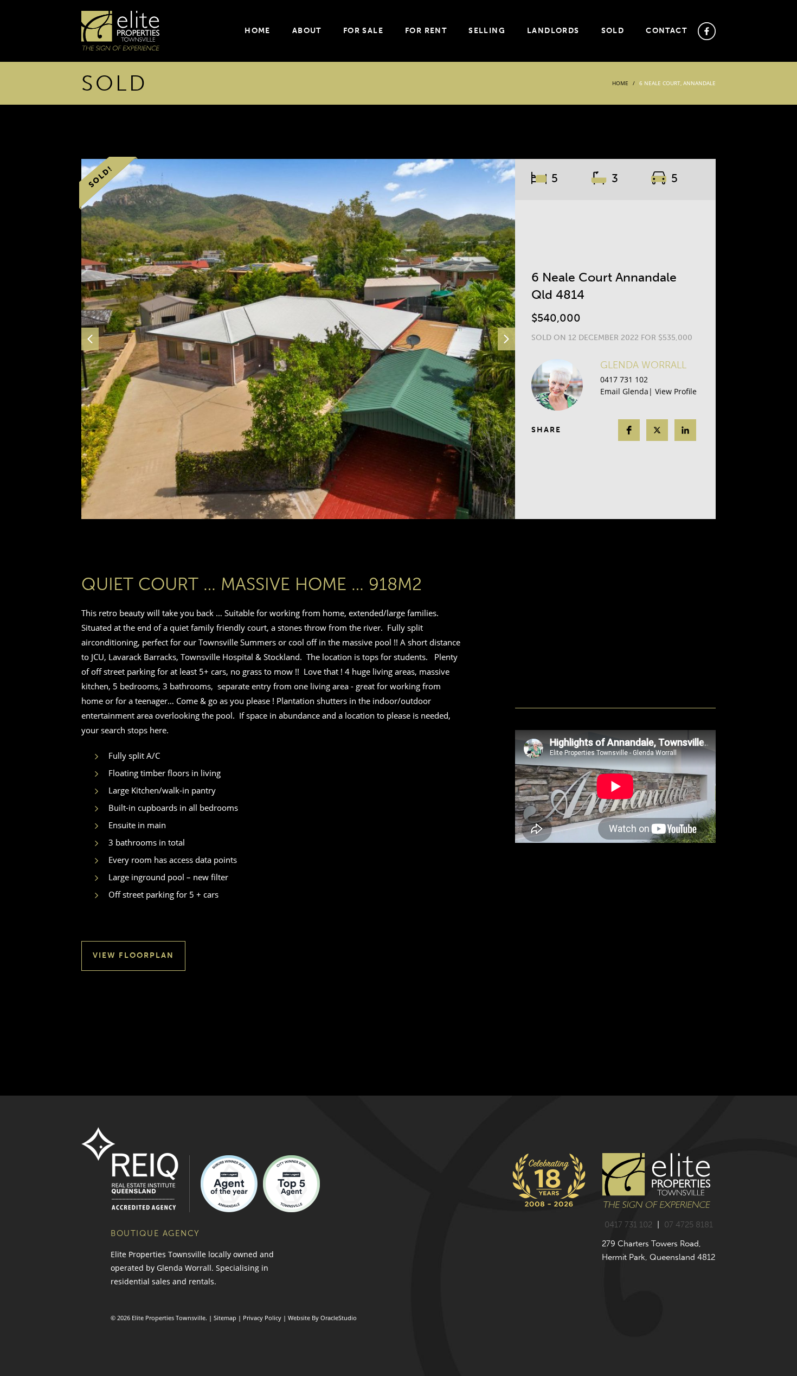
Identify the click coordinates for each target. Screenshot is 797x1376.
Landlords (553, 30)
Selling (486, 30)
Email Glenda (624, 391)
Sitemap (225, 1318)
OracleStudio (338, 1318)
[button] (629, 430)
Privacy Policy (262, 1318)
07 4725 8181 (688, 1225)
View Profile (676, 391)
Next (506, 339)
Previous (90, 339)
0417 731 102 (624, 379)
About (307, 30)
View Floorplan (133, 955)
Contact (666, 30)
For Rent (426, 30)
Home (258, 30)
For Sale (363, 30)
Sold (613, 30)
